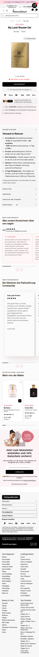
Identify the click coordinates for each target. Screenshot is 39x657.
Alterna (4, 625)
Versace (23, 574)
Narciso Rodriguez (26, 583)
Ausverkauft (19, 84)
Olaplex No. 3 (24, 614)
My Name (7, 408)
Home (12, 21)
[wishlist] (32, 10)
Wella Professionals (8, 620)
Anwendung (7, 194)
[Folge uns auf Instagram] (35, 544)
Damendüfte (6, 559)
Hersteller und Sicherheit (12, 199)
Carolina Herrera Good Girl (27, 611)
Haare (4, 583)
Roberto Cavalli (25, 591)
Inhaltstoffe (7, 189)
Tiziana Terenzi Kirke (27, 607)
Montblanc (23, 593)
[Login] (7, 11)
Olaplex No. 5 (24, 641)
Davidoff (23, 569)
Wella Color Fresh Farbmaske (26, 629)
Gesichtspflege (7, 574)
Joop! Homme (25, 616)
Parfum (4, 557)
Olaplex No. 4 (24, 625)
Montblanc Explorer (26, 636)
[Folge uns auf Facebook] (31, 544)
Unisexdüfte (6, 564)
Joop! (22, 578)
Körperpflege (6, 578)
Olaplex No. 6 (24, 648)
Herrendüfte (6, 562)
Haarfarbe (5, 591)
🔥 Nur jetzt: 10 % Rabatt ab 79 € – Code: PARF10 (19, 2)
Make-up (5, 593)
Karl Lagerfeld (25, 588)
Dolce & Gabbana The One (27, 633)
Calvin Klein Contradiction (24, 651)
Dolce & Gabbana (26, 562)
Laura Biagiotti (25, 595)
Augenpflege (6, 576)
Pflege (4, 571)
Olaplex (4, 618)
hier (11, 532)
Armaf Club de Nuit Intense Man (26, 604)
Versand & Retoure (9, 129)
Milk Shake (5, 622)
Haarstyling (5, 588)
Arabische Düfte (7, 566)
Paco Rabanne (25, 576)
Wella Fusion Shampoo (28, 643)
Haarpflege (5, 586)
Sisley (4, 632)
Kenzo (22, 586)
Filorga (4, 606)
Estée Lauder (6, 613)
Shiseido (5, 603)
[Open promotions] (34, 5)
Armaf (22, 557)
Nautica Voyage (25, 619)
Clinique (4, 610)
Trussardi (18, 21)
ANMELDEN (19, 472)
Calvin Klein (24, 566)
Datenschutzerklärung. (30, 480)
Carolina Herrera (25, 581)
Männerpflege (6, 581)
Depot (4, 630)
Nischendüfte (6, 569)
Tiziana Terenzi (25, 559)
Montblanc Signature (27, 639)
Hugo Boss (24, 564)
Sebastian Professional (9, 627)
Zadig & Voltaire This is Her (27, 622)
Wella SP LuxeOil (26, 646)
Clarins (4, 608)
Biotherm (5, 615)
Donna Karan (24, 571)
